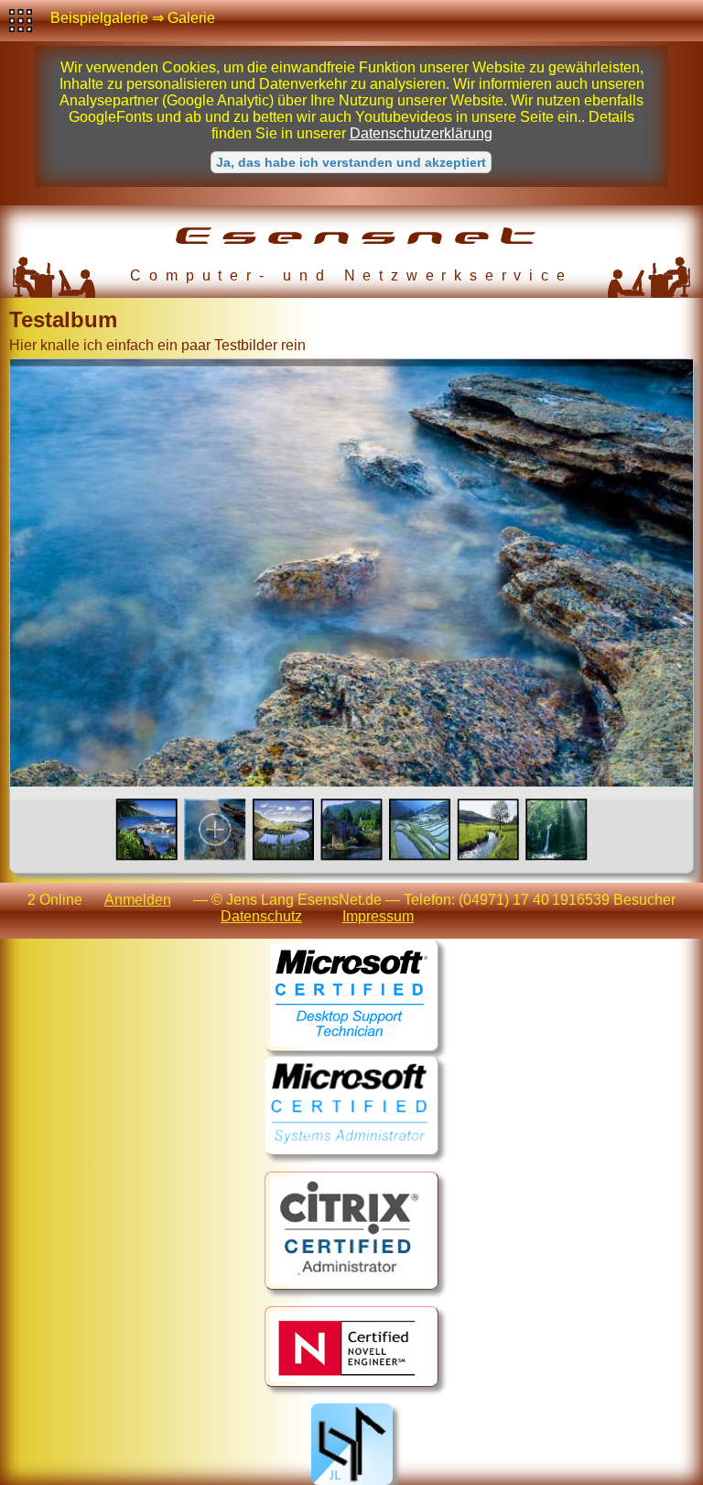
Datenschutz (261, 916)
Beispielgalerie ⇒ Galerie (132, 18)
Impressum (378, 916)
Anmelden (137, 900)
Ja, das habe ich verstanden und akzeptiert (351, 162)
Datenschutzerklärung (421, 133)
